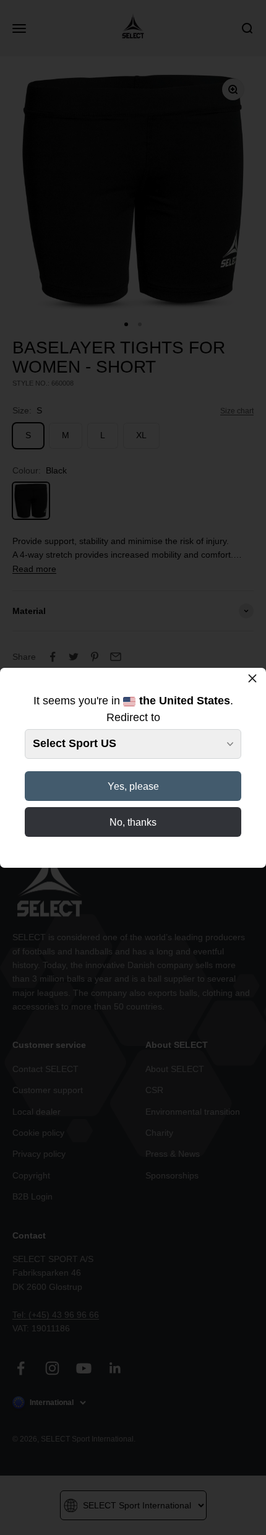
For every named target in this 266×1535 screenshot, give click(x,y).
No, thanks (133, 822)
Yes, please (133, 786)
